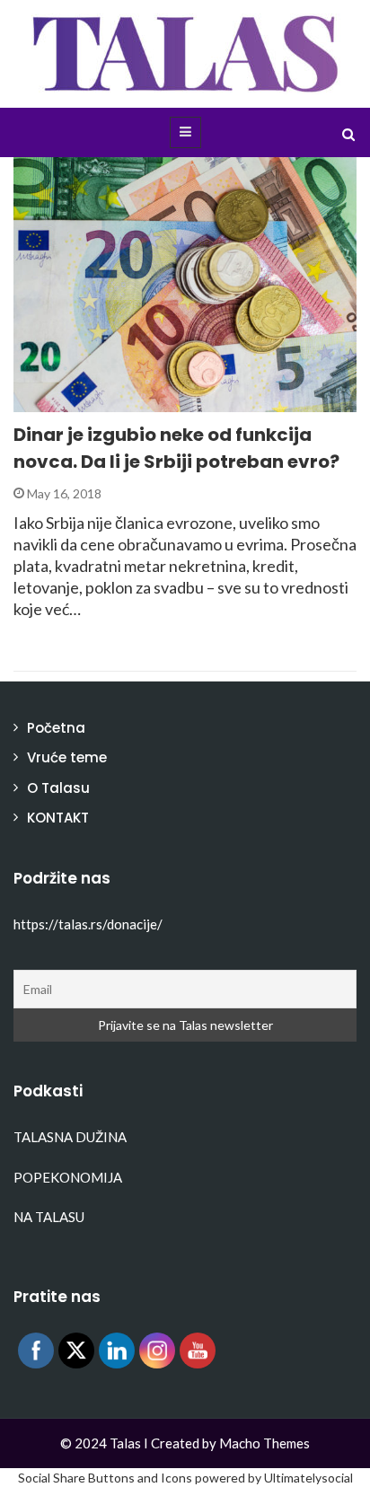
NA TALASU (48, 1217)
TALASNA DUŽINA (70, 1137)
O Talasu (58, 788)
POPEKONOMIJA (67, 1177)
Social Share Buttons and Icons (105, 1477)
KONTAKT (58, 817)
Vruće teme (67, 757)
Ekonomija (74, 401)
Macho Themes (264, 1443)
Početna (56, 727)
